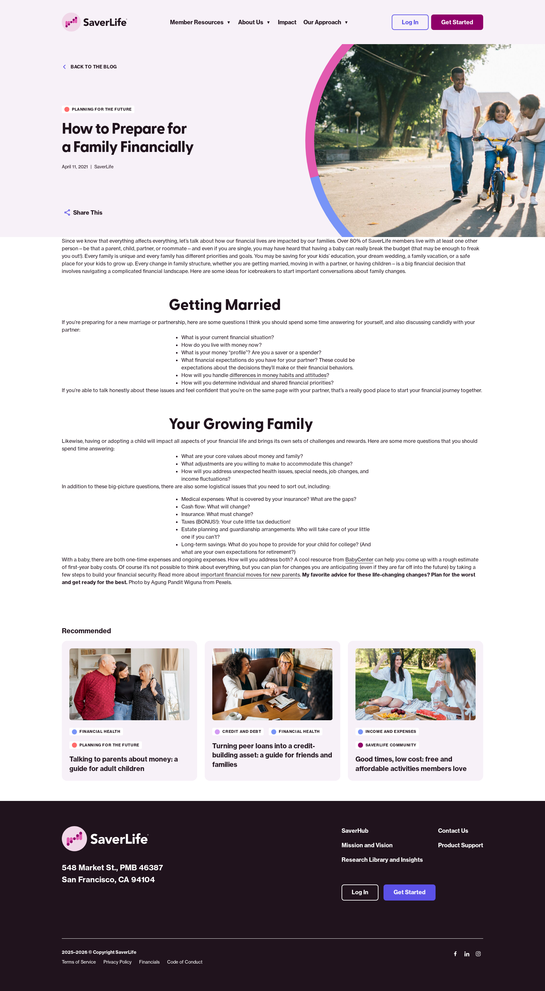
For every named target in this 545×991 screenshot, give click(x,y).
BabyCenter (359, 559)
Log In (410, 22)
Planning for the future (102, 109)
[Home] (112, 838)
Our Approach (322, 22)
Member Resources (197, 22)
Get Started (457, 22)
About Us (250, 22)
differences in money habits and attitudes (278, 375)
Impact (287, 22)
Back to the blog (94, 67)
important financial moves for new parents (250, 574)
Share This (88, 212)
